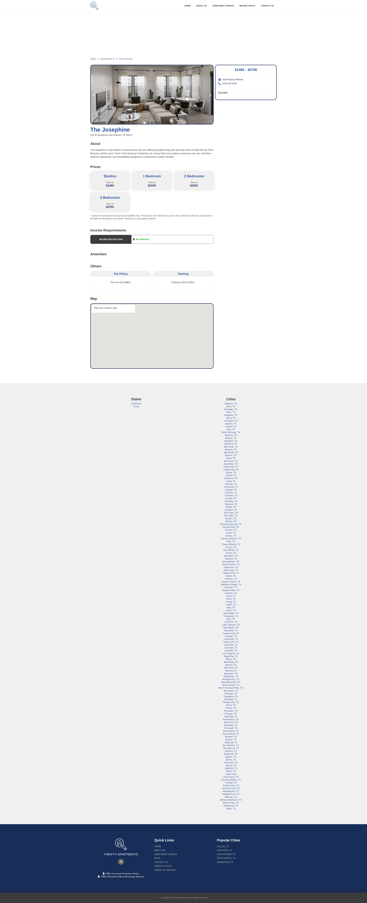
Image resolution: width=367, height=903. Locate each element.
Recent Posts (247, 6)
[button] (93, 95)
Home (188, 6)
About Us (201, 6)
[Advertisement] (183, 33)
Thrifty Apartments (121, 854)
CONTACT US (267, 6)
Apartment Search (223, 6)
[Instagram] (121, 862)
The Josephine (126, 59)
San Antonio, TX (107, 59)
